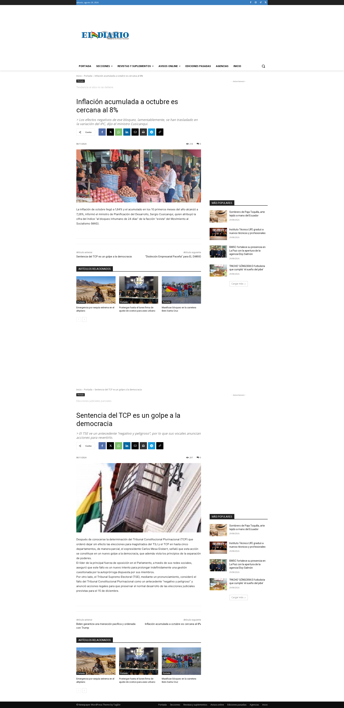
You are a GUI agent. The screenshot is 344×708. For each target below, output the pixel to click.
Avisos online (217, 704)
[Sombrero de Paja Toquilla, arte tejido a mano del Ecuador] (218, 216)
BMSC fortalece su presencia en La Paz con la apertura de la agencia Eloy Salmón (247, 250)
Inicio (79, 75)
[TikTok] (261, 3)
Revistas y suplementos (195, 704)
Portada (88, 75)
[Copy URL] (159, 132)
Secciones (175, 704)
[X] (266, 3)
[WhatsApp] (118, 132)
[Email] (135, 132)
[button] (263, 66)
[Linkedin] (126, 132)
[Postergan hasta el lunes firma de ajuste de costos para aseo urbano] (138, 290)
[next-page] (84, 319)
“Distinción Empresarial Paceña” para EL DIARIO (173, 256)
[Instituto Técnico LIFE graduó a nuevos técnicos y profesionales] (218, 234)
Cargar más (237, 283)
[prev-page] (78, 319)
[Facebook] (251, 3)
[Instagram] (256, 3)
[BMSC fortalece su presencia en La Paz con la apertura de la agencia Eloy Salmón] (218, 251)
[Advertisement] (201, 35)
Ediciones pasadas (236, 704)
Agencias (254, 704)
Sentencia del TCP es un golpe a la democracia (104, 256)
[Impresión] (143, 132)
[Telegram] (151, 132)
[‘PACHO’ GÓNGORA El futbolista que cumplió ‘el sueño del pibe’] (218, 270)
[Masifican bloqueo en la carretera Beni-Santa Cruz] (181, 290)
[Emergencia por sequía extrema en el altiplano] (96, 290)
